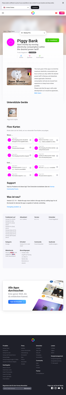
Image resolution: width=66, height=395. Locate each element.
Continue (35, 7)
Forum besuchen (38, 244)
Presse (23, 359)
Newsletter (23, 361)
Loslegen (38, 348)
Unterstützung (24, 352)
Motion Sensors (6, 367)
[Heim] (33, 12)
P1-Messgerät (54, 363)
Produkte (5, 345)
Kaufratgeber (6, 365)
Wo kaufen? (24, 355)
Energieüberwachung (56, 361)
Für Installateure (40, 373)
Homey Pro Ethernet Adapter (9, 361)
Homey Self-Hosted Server (9, 355)
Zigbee (52, 350)
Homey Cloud (6, 348)
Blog (22, 357)
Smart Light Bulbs (7, 376)
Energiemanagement (56, 358)
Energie (7, 244)
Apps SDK (38, 350)
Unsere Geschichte (25, 350)
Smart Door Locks (7, 369)
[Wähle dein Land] (56, 12)
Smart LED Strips (7, 374)
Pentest (38, 367)
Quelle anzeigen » (53, 244)
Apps (5, 31)
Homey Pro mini (6, 352)
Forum (37, 365)
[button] (16, 7)
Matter (52, 352)
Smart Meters (6, 378)
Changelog (38, 355)
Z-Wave (53, 348)
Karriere (23, 348)
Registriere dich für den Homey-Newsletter (15, 385)
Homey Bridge (6, 357)
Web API (38, 352)
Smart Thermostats (7, 372)
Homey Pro (5, 350)
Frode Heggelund (53, 219)
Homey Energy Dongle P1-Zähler (10, 359)
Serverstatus (39, 357)
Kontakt (23, 364)
